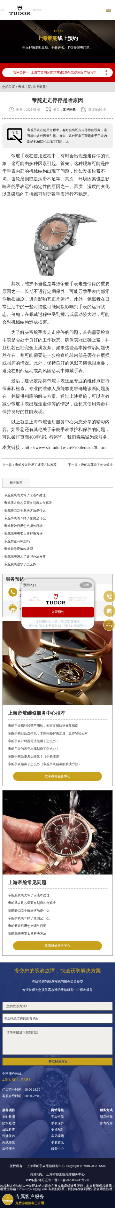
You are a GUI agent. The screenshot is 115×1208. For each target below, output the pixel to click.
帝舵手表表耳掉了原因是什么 (29, 918)
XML (102, 1166)
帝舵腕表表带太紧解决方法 (27, 933)
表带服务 (8, 1148)
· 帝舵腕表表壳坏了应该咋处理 (24, 495)
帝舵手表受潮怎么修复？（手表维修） (35, 756)
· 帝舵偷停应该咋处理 (17, 549)
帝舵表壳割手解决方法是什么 (29, 910)
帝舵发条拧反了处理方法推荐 (36, 465)
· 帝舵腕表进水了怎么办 (19, 564)
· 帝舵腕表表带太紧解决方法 (22, 533)
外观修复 (8, 1142)
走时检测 (8, 1116)
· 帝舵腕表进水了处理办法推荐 (24, 556)
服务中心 (57, 1148)
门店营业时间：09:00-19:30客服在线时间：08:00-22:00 (21, 1093)
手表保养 (57, 1123)
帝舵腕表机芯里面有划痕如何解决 (32, 903)
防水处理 (8, 1123)
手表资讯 (57, 1142)
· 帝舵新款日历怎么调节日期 (22, 526)
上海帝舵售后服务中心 (51, 422)
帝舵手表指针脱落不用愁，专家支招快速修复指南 (43, 725)
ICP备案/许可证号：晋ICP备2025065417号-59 (57, 1180)
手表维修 (57, 1116)
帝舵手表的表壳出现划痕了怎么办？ (33, 748)
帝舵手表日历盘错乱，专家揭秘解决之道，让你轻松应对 (48, 733)
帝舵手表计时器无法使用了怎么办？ (33, 741)
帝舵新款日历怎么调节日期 (27, 926)
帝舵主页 (24, 87)
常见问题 (39, 87)
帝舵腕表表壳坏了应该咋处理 (29, 895)
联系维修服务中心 (57, 776)
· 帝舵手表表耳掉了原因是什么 (24, 518)
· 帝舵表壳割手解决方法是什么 (24, 510)
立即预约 (57, 612)
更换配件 (57, 1129)
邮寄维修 (106, 1123)
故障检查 (8, 1129)
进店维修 (106, 1116)
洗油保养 (8, 1136)
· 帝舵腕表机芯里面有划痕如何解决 (27, 503)
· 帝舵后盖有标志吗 (16, 541)
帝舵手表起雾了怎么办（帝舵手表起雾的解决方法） (44, 764)
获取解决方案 (58, 1061)
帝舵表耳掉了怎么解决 (97, 465)
